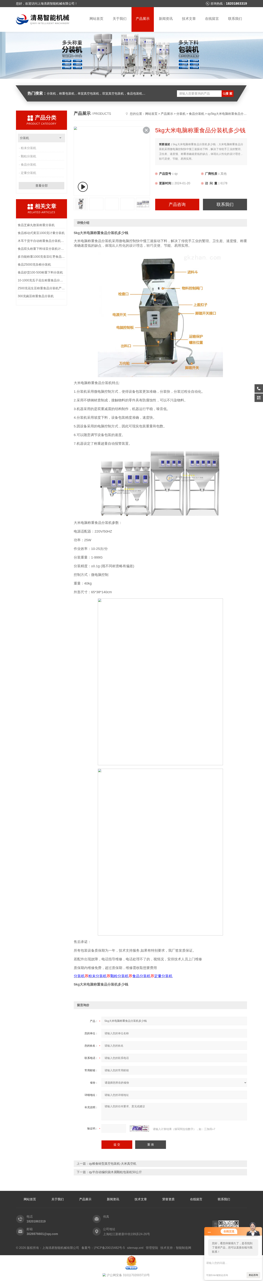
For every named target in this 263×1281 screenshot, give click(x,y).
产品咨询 (177, 204)
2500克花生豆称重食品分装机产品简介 (41, 288)
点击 (60, 138)
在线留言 (212, 19)
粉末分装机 (28, 148)
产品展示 (143, 19)
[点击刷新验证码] (139, 1128)
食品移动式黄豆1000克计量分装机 (41, 233)
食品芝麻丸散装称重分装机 (36, 225)
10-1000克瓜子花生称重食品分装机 (41, 280)
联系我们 (235, 19)
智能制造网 (183, 1247)
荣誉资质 (168, 1199)
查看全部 (41, 185)
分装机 (24, 138)
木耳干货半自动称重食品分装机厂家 (41, 240)
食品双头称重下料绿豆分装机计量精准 (41, 248)
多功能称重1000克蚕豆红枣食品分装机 (41, 256)
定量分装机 (28, 172)
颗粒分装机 (28, 156)
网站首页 (96, 19)
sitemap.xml (135, 1247)
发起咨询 (253, 1275)
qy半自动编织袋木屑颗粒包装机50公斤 (115, 1172)
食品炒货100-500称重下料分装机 (40, 272)
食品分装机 (28, 164)
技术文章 (189, 19)
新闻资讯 (166, 19)
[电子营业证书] (131, 1256)
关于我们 (119, 19)
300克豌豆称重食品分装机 (36, 296)
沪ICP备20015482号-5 (109, 1247)
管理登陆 (152, 1247)
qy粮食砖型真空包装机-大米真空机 (112, 1163)
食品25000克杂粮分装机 (34, 264)
